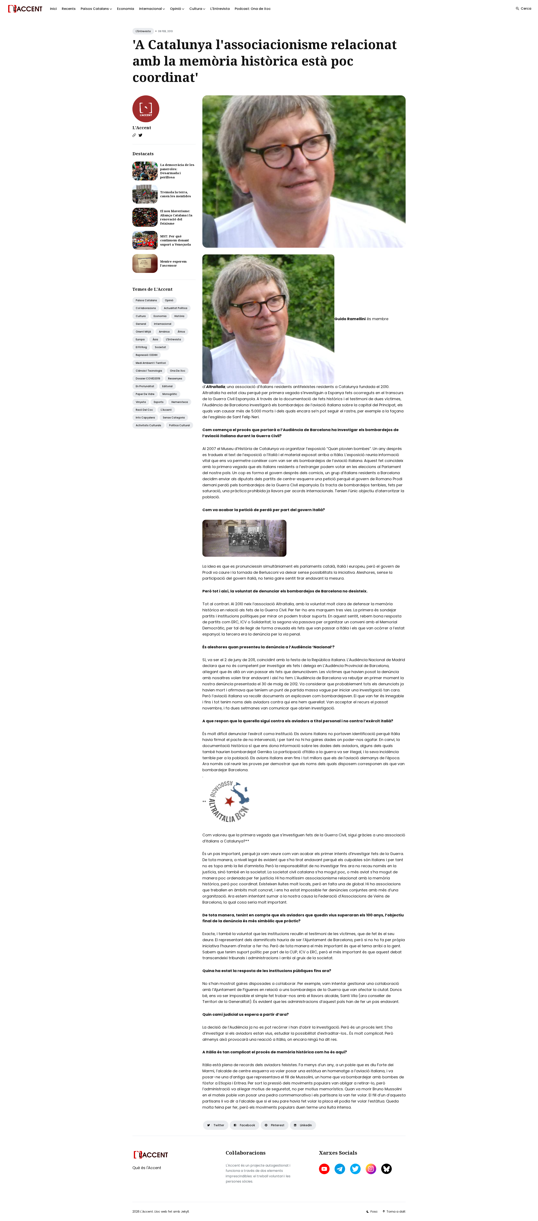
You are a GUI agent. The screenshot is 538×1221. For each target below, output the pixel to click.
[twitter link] (355, 1169)
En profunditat (145, 386)
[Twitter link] (140, 135)
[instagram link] (371, 1169)
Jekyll (185, 1211)
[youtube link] (324, 1169)
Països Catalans (146, 300)
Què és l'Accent (146, 1167)
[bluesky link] (386, 1169)
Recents (69, 8)
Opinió (169, 300)
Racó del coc (144, 410)
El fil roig (141, 347)
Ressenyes (175, 378)
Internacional (162, 324)
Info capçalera (145, 417)
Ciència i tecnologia (149, 370)
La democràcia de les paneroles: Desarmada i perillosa (177, 171)
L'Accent (141, 127)
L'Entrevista (220, 8)
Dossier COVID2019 (148, 378)
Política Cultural (179, 425)
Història (179, 316)
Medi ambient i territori (151, 363)
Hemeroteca (179, 402)
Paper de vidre (145, 394)
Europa (140, 339)
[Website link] (134, 135)
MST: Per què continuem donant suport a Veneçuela (175, 240)
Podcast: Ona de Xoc (253, 8)
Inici (53, 8)
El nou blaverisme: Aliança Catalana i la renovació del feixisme (176, 217)
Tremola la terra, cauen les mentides (175, 194)
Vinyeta (141, 402)
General (141, 324)
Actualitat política (175, 308)
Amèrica (164, 331)
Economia (125, 8)
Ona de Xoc (177, 370)
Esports (159, 402)
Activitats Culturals (148, 425)
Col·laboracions (146, 308)
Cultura (141, 316)
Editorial (167, 386)
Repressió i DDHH (146, 355)
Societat (160, 347)
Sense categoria (174, 417)
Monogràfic (169, 394)
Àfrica (181, 331)
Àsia (155, 339)
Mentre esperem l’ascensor (173, 263)
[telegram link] (340, 1169)
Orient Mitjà (143, 331)
